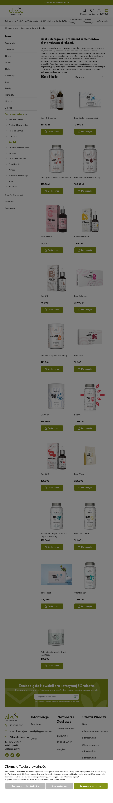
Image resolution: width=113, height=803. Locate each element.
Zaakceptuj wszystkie (91, 786)
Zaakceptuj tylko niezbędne (25, 786)
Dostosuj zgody (59, 786)
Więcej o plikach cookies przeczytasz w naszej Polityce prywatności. (35, 779)
